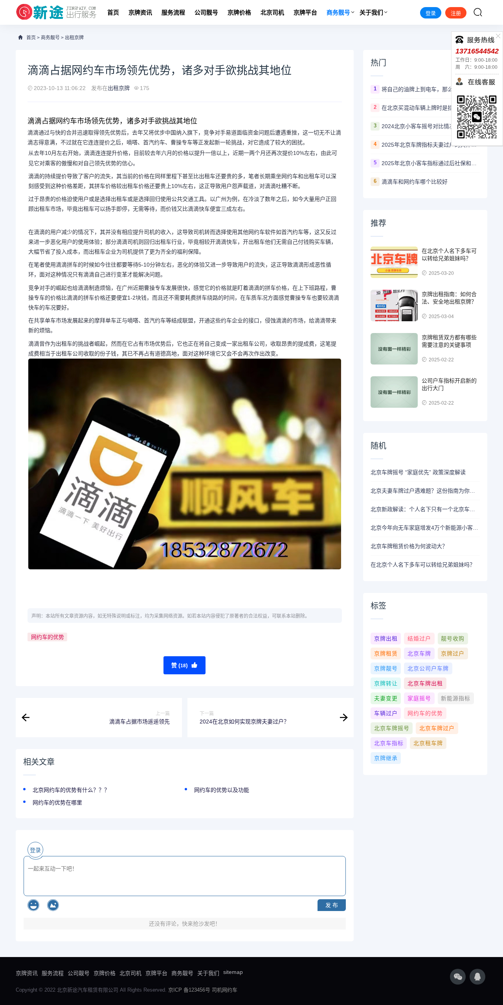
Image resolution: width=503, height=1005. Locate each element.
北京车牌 (419, 653)
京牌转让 (386, 683)
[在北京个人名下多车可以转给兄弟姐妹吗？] (394, 262)
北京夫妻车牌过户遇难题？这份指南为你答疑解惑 (425, 491)
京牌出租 (386, 638)
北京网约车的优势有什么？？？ (71, 790)
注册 (456, 13)
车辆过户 (386, 713)
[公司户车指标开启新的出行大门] (394, 392)
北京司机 (272, 12)
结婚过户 (419, 638)
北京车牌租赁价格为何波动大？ (409, 546)
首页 (113, 12)
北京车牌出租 (425, 683)
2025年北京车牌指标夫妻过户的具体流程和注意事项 (431, 145)
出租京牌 (74, 37)
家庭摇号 (419, 698)
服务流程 (173, 12)
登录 (431, 13)
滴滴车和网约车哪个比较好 (415, 182)
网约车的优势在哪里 (57, 802)
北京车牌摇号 (391, 728)
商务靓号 (338, 12)
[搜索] (478, 12)
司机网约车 (224, 990)
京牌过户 (452, 653)
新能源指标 (455, 698)
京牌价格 (239, 12)
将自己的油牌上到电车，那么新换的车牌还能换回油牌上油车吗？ (431, 89)
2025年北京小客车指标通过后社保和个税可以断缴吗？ (431, 163)
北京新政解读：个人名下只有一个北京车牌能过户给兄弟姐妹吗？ (425, 509)
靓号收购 (452, 638)
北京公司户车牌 (428, 668)
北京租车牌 (428, 743)
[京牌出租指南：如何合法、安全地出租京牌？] (394, 305)
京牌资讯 (140, 12)
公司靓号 (206, 12)
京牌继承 (386, 758)
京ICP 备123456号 (189, 990)
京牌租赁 (386, 653)
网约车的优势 (47, 637)
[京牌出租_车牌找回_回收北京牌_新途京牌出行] (56, 12)
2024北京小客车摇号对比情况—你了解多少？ (431, 126)
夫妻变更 (386, 698)
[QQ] (477, 977)
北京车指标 (389, 743)
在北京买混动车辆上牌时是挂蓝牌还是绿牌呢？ (431, 108)
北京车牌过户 (437, 728)
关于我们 (371, 12)
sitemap (233, 972)
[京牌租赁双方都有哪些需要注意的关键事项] (394, 348)
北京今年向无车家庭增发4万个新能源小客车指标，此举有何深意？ (425, 528)
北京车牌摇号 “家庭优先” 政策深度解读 (418, 472)
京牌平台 (305, 12)
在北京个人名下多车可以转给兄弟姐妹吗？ (423, 564)
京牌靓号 (386, 668)
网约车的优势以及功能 (221, 790)
